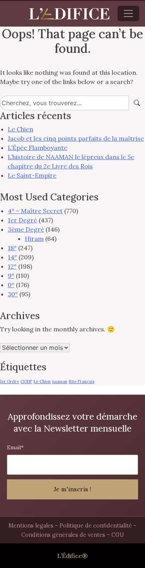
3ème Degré (26, 229)
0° (11, 285)
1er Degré (22, 220)
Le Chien (20, 129)
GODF (26, 381)
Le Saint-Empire (32, 175)
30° (13, 294)
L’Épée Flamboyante (37, 147)
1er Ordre (9, 381)
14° (12, 257)
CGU (117, 534)
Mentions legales (31, 525)
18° (12, 248)
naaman (59, 381)
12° (12, 266)
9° (11, 275)
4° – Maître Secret (35, 211)
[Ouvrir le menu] (128, 13)
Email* (15, 447)
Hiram (34, 238)
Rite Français (81, 381)
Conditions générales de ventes (63, 534)
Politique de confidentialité (96, 525)
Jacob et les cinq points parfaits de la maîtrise (76, 138)
